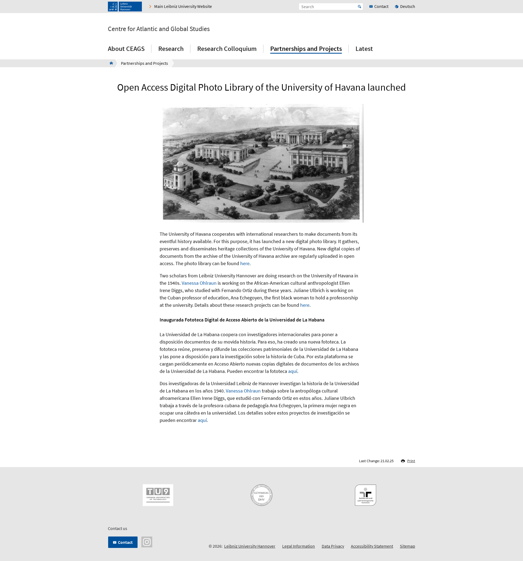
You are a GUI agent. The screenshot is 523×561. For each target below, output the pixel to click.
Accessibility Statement (372, 546)
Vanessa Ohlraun (199, 283)
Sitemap (407, 546)
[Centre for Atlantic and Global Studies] (110, 63)
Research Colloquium (227, 48)
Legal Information (298, 546)
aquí (292, 371)
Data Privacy (333, 546)
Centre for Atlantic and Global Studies (159, 29)
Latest (364, 48)
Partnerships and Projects (306, 48)
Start (359, 6)
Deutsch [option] (407, 6)
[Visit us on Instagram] (147, 541)
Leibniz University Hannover (249, 546)
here (245, 263)
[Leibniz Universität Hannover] (125, 6)
